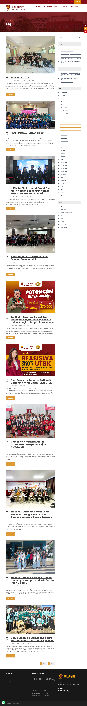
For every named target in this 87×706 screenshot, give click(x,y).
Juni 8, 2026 (14, 585)
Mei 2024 (63, 153)
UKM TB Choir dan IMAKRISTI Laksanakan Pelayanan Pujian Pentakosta (29, 444)
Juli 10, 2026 (14, 196)
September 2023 (64, 177)
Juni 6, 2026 (14, 643)
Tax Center (63, 224)
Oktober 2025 (64, 110)
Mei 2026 (63, 101)
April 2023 (63, 192)
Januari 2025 (64, 138)
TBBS (44, 6)
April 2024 (63, 156)
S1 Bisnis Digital (11, 682)
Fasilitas (71, 6)
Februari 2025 (64, 135)
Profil (45, 1)
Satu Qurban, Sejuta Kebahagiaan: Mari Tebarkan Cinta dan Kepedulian (32, 639)
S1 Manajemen (11, 677)
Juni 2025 (63, 123)
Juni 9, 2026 (14, 520)
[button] (3, 702)
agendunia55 (64, 73)
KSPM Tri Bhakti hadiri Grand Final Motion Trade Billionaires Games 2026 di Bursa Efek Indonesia (31, 191)
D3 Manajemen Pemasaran (14, 684)
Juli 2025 (63, 120)
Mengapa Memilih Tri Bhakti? (57, 1)
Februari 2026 (64, 107)
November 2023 (64, 171)
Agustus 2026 (64, 92)
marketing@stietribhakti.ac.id (64, 694)
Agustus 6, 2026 (15, 80)
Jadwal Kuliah (67, 1)
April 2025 (63, 129)
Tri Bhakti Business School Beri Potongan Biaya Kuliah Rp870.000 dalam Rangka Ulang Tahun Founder (32, 319)
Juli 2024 (63, 147)
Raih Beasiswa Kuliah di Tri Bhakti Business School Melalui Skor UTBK (31, 381)
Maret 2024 (63, 159)
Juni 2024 (63, 150)
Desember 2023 (64, 168)
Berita (48, 1)
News (33, 80)
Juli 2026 (63, 95)
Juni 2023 (63, 186)
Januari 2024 (64, 165)
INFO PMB (78, 1)
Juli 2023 (63, 183)
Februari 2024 (64, 162)
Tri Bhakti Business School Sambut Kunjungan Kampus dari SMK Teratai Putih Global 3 (33, 580)
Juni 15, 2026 (14, 325)
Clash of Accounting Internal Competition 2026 (71, 54)
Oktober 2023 (64, 174)
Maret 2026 (63, 104)
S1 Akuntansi (10, 679)
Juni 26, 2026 (14, 262)
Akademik (49, 6)
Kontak (76, 6)
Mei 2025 (63, 126)
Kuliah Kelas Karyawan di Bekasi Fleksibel (71, 81)
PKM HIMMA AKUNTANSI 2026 (28, 132)
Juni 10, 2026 (14, 385)
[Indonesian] (72, 2)
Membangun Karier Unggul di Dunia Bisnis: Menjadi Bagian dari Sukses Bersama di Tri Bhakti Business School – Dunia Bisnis (71, 80)
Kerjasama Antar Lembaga (66, 212)
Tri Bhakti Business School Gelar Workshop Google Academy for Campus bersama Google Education (32, 514)
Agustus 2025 (64, 116)
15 (51, 663)
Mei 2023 (63, 189)
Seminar (63, 221)
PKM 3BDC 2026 (20, 77)
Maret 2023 (63, 195)
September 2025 (64, 113)
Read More (10, 94)
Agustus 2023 (64, 180)
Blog (30, 80)
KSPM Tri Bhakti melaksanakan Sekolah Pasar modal (29, 258)
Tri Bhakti (24, 80)
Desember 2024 (64, 141)
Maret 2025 (63, 132)
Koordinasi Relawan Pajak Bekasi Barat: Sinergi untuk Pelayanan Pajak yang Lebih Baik (71, 74)
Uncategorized (64, 227)
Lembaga (64, 6)
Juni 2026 (63, 98)
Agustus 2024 (64, 144)
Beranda (38, 6)
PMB (62, 218)
